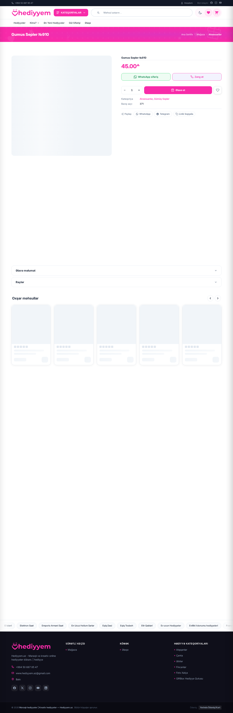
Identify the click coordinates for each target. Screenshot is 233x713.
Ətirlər (179, 661)
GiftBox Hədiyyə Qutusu (189, 678)
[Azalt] (124, 90)
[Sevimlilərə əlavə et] (218, 90)
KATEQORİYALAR (71, 12)
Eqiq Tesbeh (67, 625)
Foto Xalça (182, 672)
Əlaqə (88, 22)
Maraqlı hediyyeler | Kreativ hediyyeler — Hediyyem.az (46, 707)
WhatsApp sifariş (148, 76)
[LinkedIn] (46, 688)
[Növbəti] (218, 298)
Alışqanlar (181, 649)
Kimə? (33, 22)
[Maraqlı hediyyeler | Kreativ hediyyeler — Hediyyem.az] (31, 12)
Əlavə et (180, 90)
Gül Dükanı (221, 625)
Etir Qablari (87, 625)
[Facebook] (211, 3)
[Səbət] (216, 12)
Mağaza (201, 34)
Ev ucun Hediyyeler (112, 625)
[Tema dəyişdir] (200, 12)
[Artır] (139, 90)
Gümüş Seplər (161, 98)
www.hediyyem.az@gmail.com (33, 673)
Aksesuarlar (146, 98)
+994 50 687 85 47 (24, 3)
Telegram (165, 114)
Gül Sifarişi (74, 22)
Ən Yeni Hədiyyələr (54, 22)
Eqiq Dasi (48, 625)
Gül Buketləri (201, 625)
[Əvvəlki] (210, 298)
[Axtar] (98, 12)
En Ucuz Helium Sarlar (23, 625)
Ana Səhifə (187, 34)
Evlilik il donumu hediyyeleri (144, 625)
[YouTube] (220, 3)
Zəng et (199, 76)
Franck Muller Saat (176, 625)
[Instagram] (216, 3)
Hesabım (188, 3)
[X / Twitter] (22, 688)
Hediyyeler (19, 22)
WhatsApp (144, 114)
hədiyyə (38, 659)
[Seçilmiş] (208, 12)
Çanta (179, 655)
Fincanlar (181, 667)
